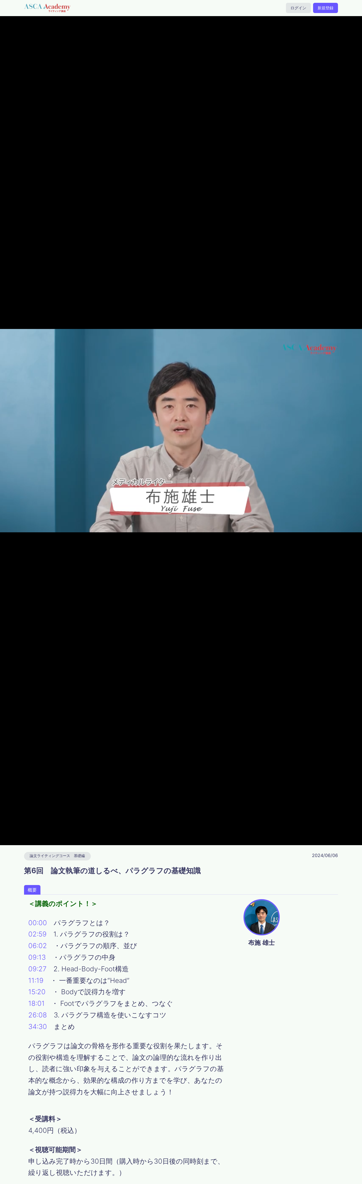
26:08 (37, 1015)
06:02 (37, 946)
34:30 (37, 1026)
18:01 (36, 1003)
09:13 (37, 957)
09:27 (37, 969)
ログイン (298, 8)
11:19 (36, 980)
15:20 (37, 992)
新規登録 (325, 8)
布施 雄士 (261, 942)
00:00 (37, 923)
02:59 (37, 934)
